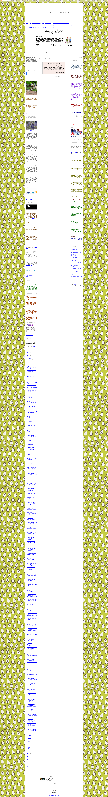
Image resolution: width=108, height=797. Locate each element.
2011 (28, 766)
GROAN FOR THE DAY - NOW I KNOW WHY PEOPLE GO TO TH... (32, 471)
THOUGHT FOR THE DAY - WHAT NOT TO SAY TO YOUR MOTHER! (31, 594)
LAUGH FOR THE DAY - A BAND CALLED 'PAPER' (31, 575)
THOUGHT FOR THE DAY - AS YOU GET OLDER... (32, 412)
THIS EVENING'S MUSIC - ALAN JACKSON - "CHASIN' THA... (32, 380)
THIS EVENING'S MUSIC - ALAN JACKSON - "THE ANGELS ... (31, 420)
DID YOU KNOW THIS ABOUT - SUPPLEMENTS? (32, 616)
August (29, 739)
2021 (28, 752)
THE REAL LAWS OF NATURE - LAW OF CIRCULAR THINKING (32, 549)
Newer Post (41, 108)
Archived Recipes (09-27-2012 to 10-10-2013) (74, 25)
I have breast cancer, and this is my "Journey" (47, 27)
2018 (28, 756)
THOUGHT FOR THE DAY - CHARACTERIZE (31, 577)
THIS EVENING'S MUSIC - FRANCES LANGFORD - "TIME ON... (31, 621)
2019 (28, 754)
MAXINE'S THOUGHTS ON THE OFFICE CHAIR (31, 468)
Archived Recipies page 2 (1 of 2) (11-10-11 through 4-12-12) (35, 25)
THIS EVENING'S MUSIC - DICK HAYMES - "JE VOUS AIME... (32, 474)
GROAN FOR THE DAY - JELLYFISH (31, 417)
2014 (28, 762)
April (28, 745)
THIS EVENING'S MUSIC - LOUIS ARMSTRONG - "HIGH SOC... (31, 503)
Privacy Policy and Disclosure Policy (35, 23)
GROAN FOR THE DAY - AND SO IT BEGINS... (32, 500)
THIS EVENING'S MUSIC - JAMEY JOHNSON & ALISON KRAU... (31, 406)
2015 (28, 760)
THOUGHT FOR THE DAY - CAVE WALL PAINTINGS (31, 397)
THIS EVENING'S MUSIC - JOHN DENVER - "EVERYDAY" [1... (31, 489)
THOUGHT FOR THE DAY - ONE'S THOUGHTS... (31, 672)
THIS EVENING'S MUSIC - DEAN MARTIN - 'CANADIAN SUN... (31, 448)
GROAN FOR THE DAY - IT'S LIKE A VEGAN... (31, 486)
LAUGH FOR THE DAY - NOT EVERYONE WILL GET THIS (32, 625)
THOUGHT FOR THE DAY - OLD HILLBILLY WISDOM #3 (32, 687)
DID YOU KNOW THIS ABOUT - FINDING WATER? (32, 533)
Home (27, 23)
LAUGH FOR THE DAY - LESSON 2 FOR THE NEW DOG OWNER (31, 507)
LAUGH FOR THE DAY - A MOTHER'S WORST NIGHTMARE (31, 704)
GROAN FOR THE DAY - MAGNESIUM (31, 712)
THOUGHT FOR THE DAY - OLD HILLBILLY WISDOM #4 (32, 613)
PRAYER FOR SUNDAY (31, 519)
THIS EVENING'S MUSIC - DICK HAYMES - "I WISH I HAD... (32, 679)
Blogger (33, 346)
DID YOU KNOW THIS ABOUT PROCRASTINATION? (32, 484)
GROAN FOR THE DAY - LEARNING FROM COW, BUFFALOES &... (31, 402)
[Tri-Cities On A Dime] (26, 74)
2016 (28, 759)
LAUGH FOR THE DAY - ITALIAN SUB (31, 451)
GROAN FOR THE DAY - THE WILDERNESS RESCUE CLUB (32, 663)
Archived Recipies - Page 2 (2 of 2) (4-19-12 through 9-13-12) (56, 25)
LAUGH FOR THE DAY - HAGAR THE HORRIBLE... (32, 670)
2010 (28, 768)
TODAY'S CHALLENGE (31, 444)
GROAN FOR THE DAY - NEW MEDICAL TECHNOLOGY (32, 600)
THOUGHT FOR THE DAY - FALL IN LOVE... (31, 707)
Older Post (67, 108)
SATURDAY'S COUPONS (31, 521)
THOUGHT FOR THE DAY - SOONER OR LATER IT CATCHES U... (31, 545)
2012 (28, 765)
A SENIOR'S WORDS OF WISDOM (31, 428)
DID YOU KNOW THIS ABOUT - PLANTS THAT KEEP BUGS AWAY (32, 513)
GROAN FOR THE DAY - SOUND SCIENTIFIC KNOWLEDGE (31, 517)
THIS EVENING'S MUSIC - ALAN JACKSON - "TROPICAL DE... (31, 571)
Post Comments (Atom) (47, 110)
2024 (28, 354)
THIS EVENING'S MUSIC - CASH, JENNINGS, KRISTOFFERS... (31, 607)
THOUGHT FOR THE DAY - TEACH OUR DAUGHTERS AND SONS (32, 628)
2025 (28, 352)
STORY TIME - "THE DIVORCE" (30, 414)
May (28, 744)
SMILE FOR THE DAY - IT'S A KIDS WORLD (32, 640)
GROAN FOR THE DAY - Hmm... (32, 634)
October (29, 361)
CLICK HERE (29, 265)
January (29, 750)
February (29, 748)
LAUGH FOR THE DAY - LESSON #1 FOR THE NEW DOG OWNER (32, 542)
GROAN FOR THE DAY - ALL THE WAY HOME (32, 535)
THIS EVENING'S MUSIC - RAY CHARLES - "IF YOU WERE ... (32, 365)
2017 (28, 757)
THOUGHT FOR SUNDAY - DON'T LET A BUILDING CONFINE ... (31, 696)
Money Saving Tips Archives (46, 23)
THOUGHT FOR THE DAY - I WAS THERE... (31, 735)
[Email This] (55, 76)
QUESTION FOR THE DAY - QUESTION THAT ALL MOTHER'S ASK (31, 631)
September (29, 362)
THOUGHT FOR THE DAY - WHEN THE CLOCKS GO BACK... (31, 494)
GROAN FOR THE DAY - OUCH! (32, 445)
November (29, 359)
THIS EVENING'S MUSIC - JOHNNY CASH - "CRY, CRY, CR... (32, 666)
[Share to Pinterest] (59, 76)
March (29, 747)
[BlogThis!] (56, 76)
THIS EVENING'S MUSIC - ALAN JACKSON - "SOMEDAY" (31, 700)
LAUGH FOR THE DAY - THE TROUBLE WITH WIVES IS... (32, 655)
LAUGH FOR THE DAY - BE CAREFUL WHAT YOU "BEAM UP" (31, 683)
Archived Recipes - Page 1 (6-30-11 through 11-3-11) (61, 23)
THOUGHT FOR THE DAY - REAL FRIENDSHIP (31, 386)
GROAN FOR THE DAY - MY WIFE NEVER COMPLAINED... (31, 459)
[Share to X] (57, 76)
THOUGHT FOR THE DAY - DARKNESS (31, 642)
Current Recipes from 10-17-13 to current (32, 27)
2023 (28, 355)
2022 (28, 356)
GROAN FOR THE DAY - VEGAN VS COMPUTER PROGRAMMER (31, 693)
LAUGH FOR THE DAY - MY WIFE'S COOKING (31, 559)
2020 (28, 753)
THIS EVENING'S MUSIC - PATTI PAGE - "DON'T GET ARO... (32, 588)
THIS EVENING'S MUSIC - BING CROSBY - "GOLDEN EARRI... (32, 651)
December (29, 358)
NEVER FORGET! (30, 604)
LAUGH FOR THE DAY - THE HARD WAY (32, 368)
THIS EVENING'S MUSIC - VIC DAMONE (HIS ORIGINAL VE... (32, 523)
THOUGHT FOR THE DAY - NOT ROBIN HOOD (31, 454)
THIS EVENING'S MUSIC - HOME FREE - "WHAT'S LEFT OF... (31, 436)
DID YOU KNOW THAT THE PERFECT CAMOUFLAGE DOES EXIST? (32, 564)
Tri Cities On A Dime (60, 13)
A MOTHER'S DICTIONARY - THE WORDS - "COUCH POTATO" (32, 580)
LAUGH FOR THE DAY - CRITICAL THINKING (31, 463)
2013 (28, 763)
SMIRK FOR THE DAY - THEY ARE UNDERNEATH (32, 732)
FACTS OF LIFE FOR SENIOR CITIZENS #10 (32, 399)
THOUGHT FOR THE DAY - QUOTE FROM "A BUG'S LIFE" (31, 371)
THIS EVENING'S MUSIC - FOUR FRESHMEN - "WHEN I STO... (32, 555)
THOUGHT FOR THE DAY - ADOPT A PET (31, 561)
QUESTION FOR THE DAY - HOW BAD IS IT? (31, 498)
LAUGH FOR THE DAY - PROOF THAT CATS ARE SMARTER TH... (32, 393)
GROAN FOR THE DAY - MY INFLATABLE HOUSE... (31, 553)
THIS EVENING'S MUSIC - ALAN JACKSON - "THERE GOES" (32, 715)
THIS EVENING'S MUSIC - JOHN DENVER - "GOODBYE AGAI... (31, 637)
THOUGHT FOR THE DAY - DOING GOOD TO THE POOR (31, 529)
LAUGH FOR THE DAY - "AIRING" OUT (31, 591)
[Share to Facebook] (58, 76)
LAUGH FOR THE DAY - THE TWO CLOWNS (32, 719)
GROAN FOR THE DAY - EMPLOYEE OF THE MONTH (31, 726)
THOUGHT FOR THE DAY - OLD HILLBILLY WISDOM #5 (32, 480)
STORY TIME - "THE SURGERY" (30, 645)
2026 (28, 351)
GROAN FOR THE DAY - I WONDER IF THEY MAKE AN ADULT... (32, 568)
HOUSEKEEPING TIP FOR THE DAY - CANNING (32, 690)
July (28, 741)
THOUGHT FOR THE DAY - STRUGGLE (31, 658)
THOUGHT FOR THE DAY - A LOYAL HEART (32, 721)
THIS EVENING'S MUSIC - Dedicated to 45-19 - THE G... (32, 730)
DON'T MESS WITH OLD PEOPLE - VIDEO (31, 660)
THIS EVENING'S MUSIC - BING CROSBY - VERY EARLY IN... (31, 538)
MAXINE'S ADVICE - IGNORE (32, 674)
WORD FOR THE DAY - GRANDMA (31, 710)
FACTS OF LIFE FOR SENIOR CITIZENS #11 (32, 388)
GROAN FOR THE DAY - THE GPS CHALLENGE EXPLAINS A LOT (32, 648)
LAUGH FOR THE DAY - (31, 492)
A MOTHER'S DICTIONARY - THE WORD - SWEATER (32, 457)
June (28, 742)
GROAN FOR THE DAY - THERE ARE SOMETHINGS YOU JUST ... (32, 584)
